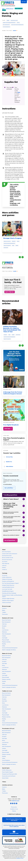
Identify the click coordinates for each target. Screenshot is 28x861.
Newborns (4, 608)
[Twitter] (14, 803)
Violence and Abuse (6, 602)
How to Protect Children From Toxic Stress (14, 819)
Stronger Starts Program (12, 238)
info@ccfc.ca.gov (15, 800)
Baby (13, 245)
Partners (4, 567)
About (3, 549)
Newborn (5, 334)
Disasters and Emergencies (8, 581)
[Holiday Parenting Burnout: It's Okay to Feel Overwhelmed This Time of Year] (12, 317)
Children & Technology (7, 579)
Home (3, 8)
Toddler (8, 20)
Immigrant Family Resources (8, 585)
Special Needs (5, 778)
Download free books (7, 555)
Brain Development (6, 24)
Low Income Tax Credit (7, 589)
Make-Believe (9, 466)
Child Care (4, 624)
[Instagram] (16, 803)
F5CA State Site (5, 563)
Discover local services (7, 559)
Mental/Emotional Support (7, 591)
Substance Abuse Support (8, 600)
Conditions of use (14, 809)
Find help (4, 573)
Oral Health (4, 638)
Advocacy (4, 565)
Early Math (4, 663)
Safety (18, 241)
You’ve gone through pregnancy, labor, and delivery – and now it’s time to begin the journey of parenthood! (13, 443)
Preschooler (6, 247)
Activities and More (14, 20)
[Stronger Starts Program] (12, 228)
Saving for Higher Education (8, 598)
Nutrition (4, 636)
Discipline (13, 241)
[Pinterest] (12, 803)
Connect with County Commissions (9, 553)
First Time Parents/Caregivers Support (14, 439)
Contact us (4, 569)
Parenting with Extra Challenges (9, 593)
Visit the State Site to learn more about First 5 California (14, 825)
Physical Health (5, 640)
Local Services (5, 630)
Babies (3, 610)
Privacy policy (14, 807)
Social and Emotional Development (17, 24)
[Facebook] (11, 803)
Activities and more (9, 8)
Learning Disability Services (8, 587)
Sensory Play (9, 457)
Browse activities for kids (7, 557)
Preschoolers (5, 614)
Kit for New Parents (6, 551)
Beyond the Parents (7, 245)
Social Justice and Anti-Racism (8, 776)
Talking (18, 22)
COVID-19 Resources (6, 577)
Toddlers (4, 612)
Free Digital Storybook (11, 425)
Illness (3, 628)
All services (4, 575)
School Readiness (6, 760)
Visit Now (7, 428)
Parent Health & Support (7, 772)
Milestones (4, 632)
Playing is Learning (7, 241)
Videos (4, 782)
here (18, 92)
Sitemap (14, 811)
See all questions (9, 540)
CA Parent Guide (14, 833)
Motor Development (6, 26)
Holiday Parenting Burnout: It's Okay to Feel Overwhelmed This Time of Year (12, 329)
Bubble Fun (9, 461)
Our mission (4, 561)
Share (14, 30)
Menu (24, 1)
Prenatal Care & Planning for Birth (9, 774)
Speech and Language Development (9, 22)
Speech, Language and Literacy (9, 649)
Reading (4, 644)
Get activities (8, 488)
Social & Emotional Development (9, 243)
